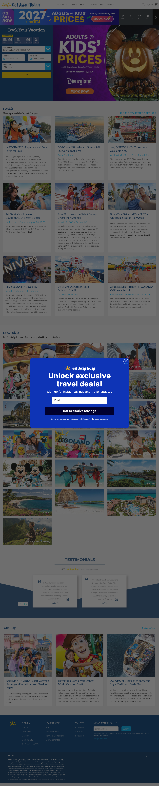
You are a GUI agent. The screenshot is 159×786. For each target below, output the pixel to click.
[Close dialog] (126, 361)
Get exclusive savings (79, 411)
